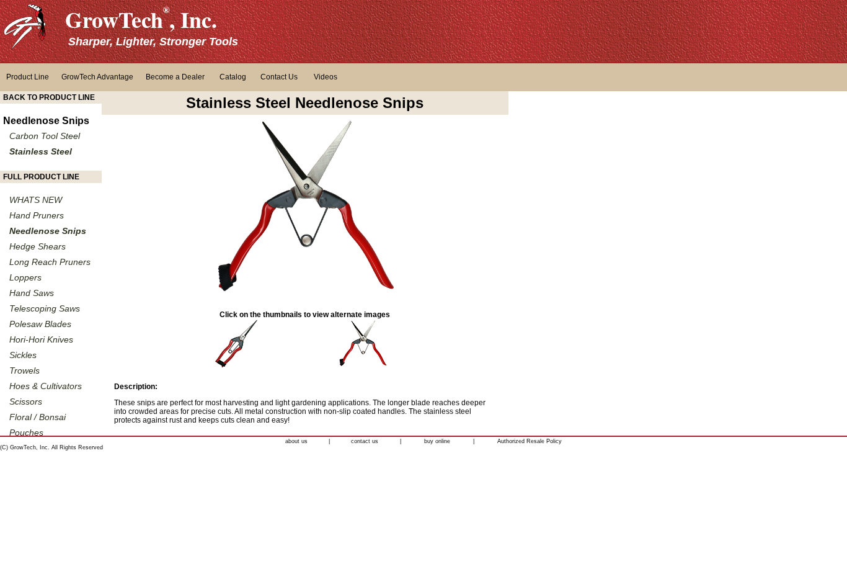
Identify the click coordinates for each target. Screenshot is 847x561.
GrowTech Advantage (97, 77)
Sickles (23, 355)
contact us (364, 441)
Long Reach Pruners (50, 262)
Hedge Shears (37, 246)
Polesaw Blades (40, 324)
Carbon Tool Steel (44, 136)
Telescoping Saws (44, 308)
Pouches (26, 433)
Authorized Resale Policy (529, 441)
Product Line (27, 77)
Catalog (233, 77)
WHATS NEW (35, 200)
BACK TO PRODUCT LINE (49, 97)
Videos (325, 77)
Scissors (25, 401)
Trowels (24, 370)
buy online (437, 441)
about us (296, 441)
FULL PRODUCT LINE (41, 177)
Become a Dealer (175, 77)
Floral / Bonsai (37, 417)
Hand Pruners (36, 215)
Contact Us (279, 77)
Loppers (25, 277)
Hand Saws (31, 293)
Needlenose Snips (46, 120)
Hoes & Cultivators (45, 386)
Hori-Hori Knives (41, 339)
